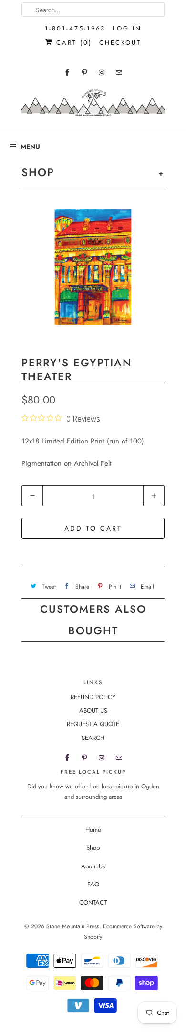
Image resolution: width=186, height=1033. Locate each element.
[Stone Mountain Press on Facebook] (67, 72)
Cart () (72, 42)
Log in (127, 28)
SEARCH (93, 737)
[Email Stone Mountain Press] (119, 72)
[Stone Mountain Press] (93, 106)
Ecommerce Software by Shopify (123, 931)
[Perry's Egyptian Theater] (93, 270)
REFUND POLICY (93, 696)
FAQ (93, 884)
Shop (93, 847)
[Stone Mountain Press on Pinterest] (84, 72)
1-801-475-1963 (75, 28)
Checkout (120, 42)
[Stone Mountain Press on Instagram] (101, 72)
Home (93, 829)
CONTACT (93, 902)
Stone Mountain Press (72, 926)
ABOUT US (93, 710)
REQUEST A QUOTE (93, 723)
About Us (93, 866)
